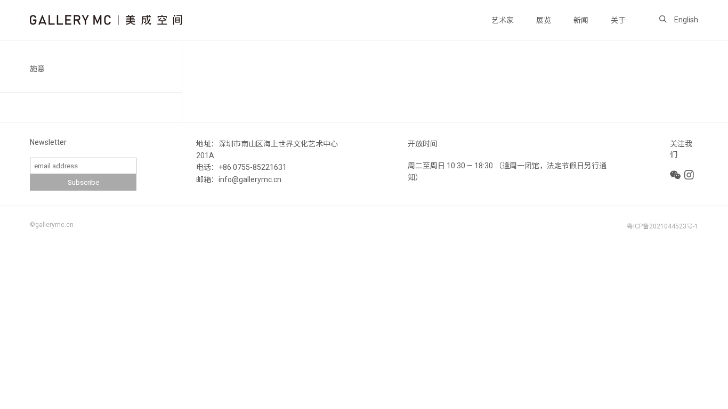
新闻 (580, 20)
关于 (618, 20)
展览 (543, 20)
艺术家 (502, 20)
